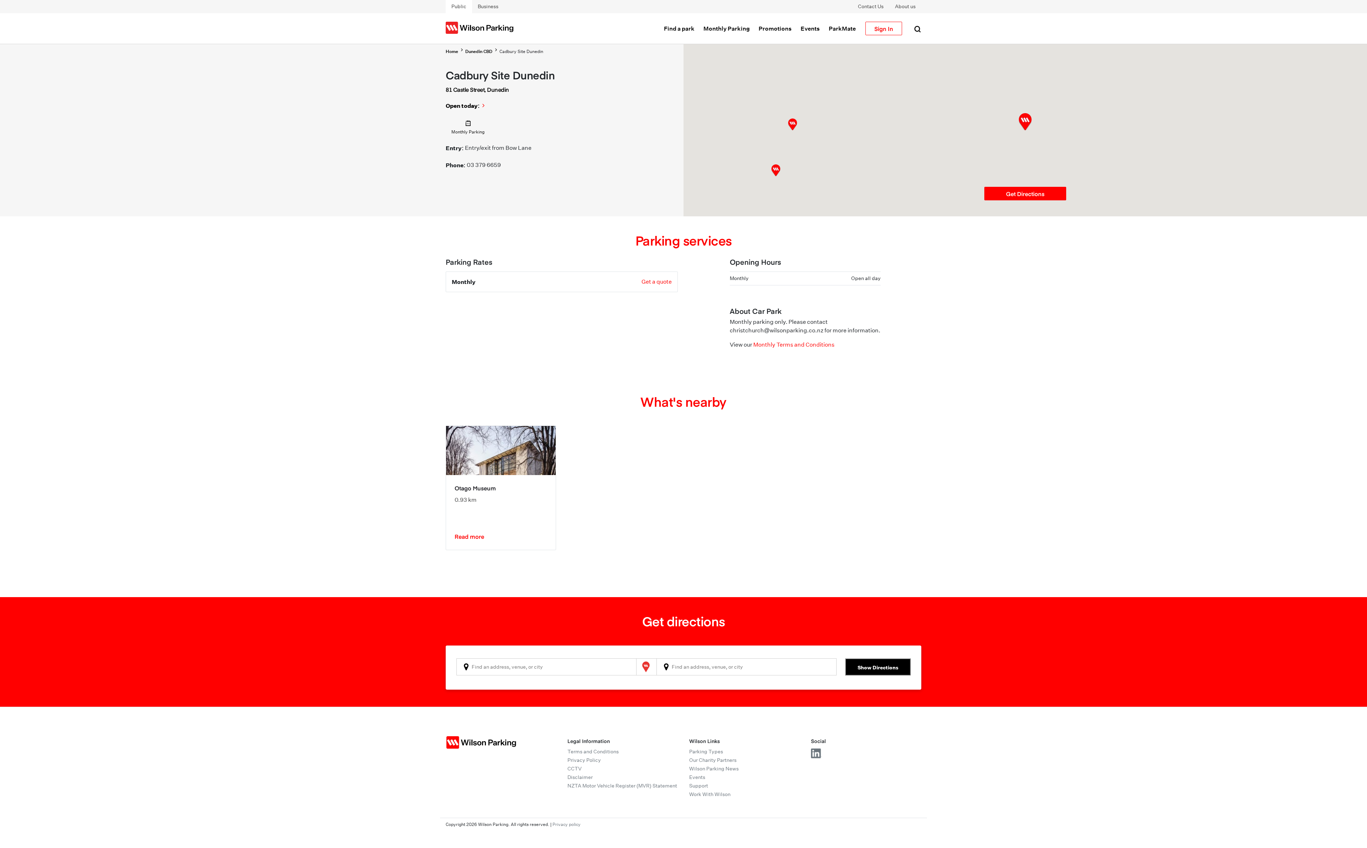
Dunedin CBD (478, 51)
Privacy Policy (584, 760)
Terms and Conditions (593, 751)
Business (488, 6)
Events (810, 28)
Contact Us (871, 6)
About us (905, 6)
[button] (792, 124)
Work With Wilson (709, 794)
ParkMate (842, 28)
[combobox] (546, 666)
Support (698, 786)
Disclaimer (580, 777)
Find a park (679, 28)
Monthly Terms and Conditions (793, 344)
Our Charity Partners (713, 760)
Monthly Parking (726, 28)
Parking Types (706, 751)
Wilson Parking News (714, 768)
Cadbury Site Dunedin (521, 51)
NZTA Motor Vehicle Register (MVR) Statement (622, 786)
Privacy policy (566, 824)
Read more (469, 536)
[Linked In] (816, 753)
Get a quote (656, 281)
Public (458, 6)
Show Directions (878, 667)
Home (452, 51)
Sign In (883, 28)
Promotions (775, 28)
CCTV (574, 768)
